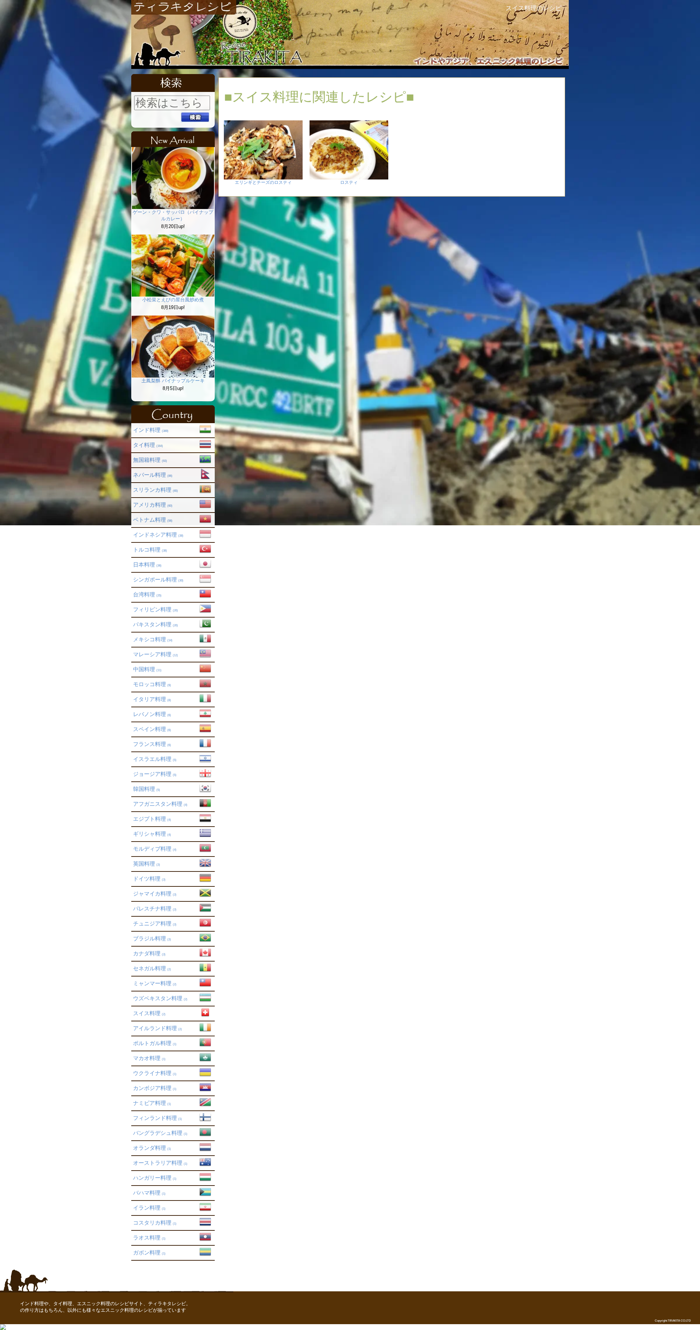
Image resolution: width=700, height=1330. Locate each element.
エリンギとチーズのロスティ (263, 182)
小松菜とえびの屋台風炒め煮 (173, 299)
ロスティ (349, 182)
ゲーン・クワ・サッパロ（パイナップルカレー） (173, 215)
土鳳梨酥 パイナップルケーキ (173, 380)
